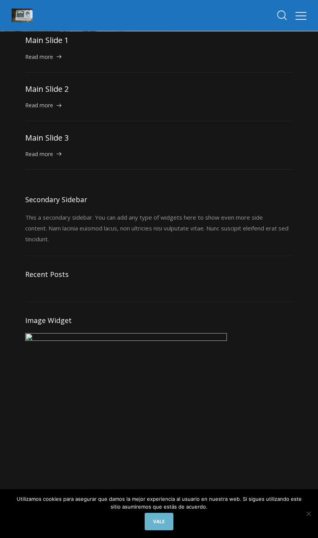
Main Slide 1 (47, 40)
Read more (39, 56)
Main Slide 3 (47, 137)
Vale (159, 521)
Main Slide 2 (47, 89)
